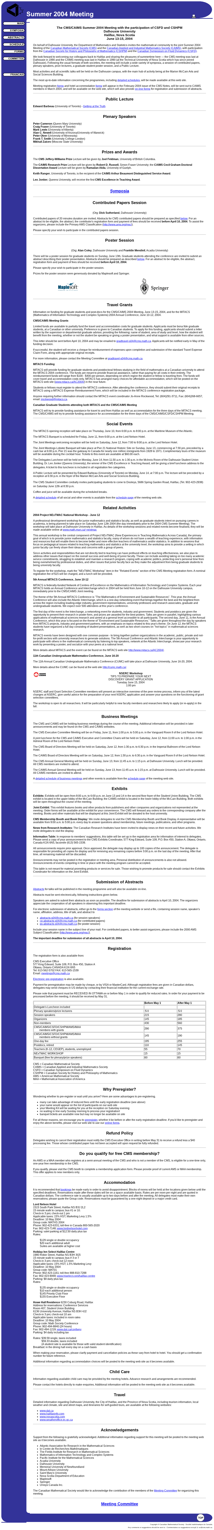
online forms (112, 1122)
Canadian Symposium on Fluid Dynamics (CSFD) (167, 51)
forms (60, 85)
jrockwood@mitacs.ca (54, 399)
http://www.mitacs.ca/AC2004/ (146, 650)
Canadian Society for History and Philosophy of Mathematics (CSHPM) (85, 51)
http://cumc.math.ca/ (114, 667)
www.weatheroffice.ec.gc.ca (56, 1419)
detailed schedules (128, 80)
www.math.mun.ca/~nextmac (80, 529)
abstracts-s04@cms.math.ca (56, 917)
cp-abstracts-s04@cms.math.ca (58, 920)
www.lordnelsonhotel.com (72, 1228)
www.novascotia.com (52, 1416)
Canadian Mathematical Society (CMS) (73, 48)
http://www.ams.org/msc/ (117, 224)
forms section (105, 909)
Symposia (119, 191)
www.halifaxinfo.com (52, 1413)
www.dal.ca (47, 1410)
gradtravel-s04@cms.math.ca (133, 341)
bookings (66, 1189)
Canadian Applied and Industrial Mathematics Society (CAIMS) (144, 48)
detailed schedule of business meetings (58, 778)
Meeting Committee (165, 1490)
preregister (91, 1119)
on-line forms (142, 88)
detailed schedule (46, 497)
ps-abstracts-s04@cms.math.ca (58, 923)
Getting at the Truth (94, 106)
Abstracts (38, 889)
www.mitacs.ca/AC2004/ (69, 381)
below (183, 218)
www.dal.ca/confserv (69, 1329)
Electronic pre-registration (48, 979)
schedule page (125, 497)
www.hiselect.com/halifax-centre (76, 1275)
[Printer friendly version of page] (194, 17)
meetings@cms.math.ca (55, 973)
